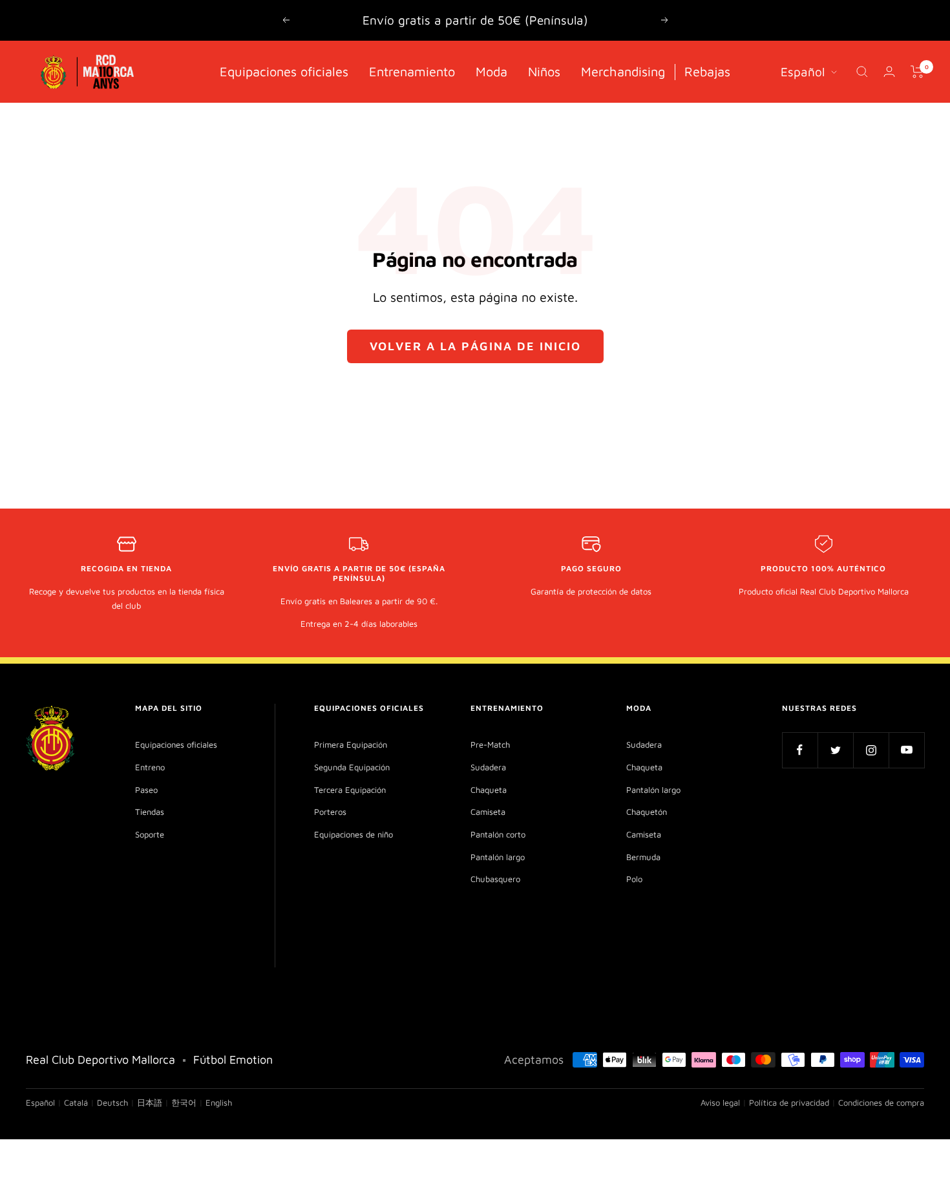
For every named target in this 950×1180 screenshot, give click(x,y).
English (219, 1102)
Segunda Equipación (352, 767)
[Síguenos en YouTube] (906, 750)
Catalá (76, 1102)
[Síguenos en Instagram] (871, 750)
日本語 (149, 1102)
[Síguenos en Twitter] (835, 750)
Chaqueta (488, 790)
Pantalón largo (497, 857)
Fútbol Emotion (233, 1059)
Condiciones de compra (881, 1102)
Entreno (150, 767)
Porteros (330, 811)
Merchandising (623, 70)
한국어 (183, 1102)
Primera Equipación (350, 744)
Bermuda (643, 857)
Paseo (146, 790)
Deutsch (112, 1102)
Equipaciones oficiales (284, 70)
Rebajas (707, 70)
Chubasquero (495, 879)
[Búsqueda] (862, 72)
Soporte (149, 834)
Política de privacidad (789, 1102)
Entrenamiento (412, 70)
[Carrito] (917, 71)
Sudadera (488, 767)
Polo (634, 879)
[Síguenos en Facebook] (800, 750)
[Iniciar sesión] (889, 71)
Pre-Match (490, 744)
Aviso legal (720, 1102)
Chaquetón (646, 811)
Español (803, 71)
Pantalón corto (497, 834)
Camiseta (487, 811)
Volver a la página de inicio (475, 346)
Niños (544, 70)
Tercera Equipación (350, 790)
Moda (491, 70)
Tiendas (149, 811)
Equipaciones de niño (353, 834)
